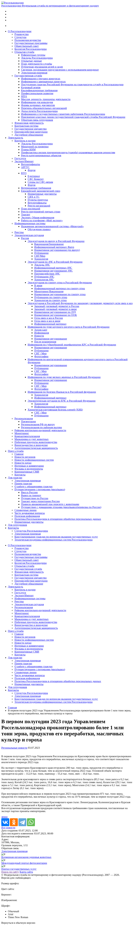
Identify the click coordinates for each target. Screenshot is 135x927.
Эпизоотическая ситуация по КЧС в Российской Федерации (61, 400)
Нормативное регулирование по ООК (55, 315)
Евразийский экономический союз (40, 191)
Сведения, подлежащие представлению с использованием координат (60, 69)
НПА (24, 96)
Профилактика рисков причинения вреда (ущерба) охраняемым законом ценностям (68, 152)
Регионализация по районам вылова (41, 427)
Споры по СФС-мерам (40, 182)
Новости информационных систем (34, 459)
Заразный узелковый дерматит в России (56, 306)
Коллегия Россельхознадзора (30, 49)
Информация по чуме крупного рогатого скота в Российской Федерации (68, 326)
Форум (31, 170)
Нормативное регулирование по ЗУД (55, 312)
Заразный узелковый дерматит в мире (55, 309)
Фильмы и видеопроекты (28, 468)
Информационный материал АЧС (53, 267)
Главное (19, 454)
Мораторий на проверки (35, 146)
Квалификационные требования (39, 90)
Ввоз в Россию (29, 492)
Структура (20, 37)
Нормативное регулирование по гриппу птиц (60, 294)
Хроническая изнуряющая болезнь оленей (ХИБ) (55, 409)
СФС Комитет (36, 179)
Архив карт (40, 329)
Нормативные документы (42, 193)
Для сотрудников (17, 525)
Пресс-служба (16, 451)
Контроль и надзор (25, 140)
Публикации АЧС (44, 276)
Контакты (20, 474)
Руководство (21, 34)
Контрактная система (26, 125)
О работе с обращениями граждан (33, 486)
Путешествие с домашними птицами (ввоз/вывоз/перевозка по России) (61, 507)
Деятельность (15, 137)
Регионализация (23, 418)
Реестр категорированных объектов (41, 155)
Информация (41, 332)
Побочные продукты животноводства (35, 442)
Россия (25, 238)
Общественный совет (26, 46)
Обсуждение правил (39, 229)
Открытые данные (31, 60)
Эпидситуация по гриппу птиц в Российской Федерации (60, 282)
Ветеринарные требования (36, 188)
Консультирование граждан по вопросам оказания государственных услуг (56, 536)
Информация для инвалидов (37, 102)
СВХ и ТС (34, 196)
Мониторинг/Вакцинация (48, 291)
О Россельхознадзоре (19, 31)
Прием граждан (23, 483)
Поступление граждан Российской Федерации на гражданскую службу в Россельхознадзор (72, 84)
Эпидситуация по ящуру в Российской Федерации (56, 241)
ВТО (24, 173)
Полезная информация (27, 516)
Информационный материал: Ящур (54, 247)
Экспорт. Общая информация (37, 217)
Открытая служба (24, 52)
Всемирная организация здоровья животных (26, 857)
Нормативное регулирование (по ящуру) (57, 250)
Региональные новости (14, 747)
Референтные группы (33, 55)
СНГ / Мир (40, 353)
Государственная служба (28, 75)
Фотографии (41, 356)
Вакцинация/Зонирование (49, 244)
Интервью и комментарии (29, 465)
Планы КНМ (28, 149)
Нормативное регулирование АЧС (53, 270)
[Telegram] (22, 822)
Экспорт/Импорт (24, 161)
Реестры (19, 232)
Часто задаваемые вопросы (29, 513)
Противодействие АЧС (47, 273)
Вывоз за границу (31, 495)
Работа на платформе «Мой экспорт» (42, 220)
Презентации (28, 421)
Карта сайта (26, 872)
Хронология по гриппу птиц (50, 300)
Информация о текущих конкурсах (40, 78)
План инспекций (30, 208)
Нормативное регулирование (50, 338)
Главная (12, 707)
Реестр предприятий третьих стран (40, 211)
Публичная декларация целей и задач (42, 66)
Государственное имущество (30, 128)
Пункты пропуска (38, 199)
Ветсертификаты (30, 164)
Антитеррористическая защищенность (36, 448)
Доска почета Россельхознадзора (39, 111)
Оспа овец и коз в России (48, 318)
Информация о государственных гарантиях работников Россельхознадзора (63, 114)
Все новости (8, 827)
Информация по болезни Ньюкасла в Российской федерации (62, 392)
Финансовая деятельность (29, 123)
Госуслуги (20, 158)
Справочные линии (25, 510)
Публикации (41, 253)
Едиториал (34, 176)
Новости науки (22, 462)
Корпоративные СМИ (26, 471)
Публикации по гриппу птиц (50, 297)
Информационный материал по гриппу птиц (59, 288)
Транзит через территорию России (40, 501)
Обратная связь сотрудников (37, 120)
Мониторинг (21, 433)
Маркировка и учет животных (31, 439)
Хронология (41, 258)
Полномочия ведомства (27, 40)
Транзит (25, 214)
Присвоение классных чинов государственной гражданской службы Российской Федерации (73, 117)
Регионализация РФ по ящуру (38, 424)
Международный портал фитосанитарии (24, 863)
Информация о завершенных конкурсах (43, 81)
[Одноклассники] (14, 822)
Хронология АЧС (44, 279)
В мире (38, 285)
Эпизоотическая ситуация (29, 235)
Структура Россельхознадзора (31, 530)
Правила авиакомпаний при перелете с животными (50, 504)
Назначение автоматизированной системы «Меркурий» (52, 226)
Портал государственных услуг (19, 869)
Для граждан (15, 477)
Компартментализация (27, 436)
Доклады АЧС (42, 264)
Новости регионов (24, 457)
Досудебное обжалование (28, 134)
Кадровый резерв (30, 87)
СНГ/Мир (39, 256)
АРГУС (25, 167)
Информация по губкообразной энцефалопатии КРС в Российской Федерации (72, 344)
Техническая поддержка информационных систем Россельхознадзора (53, 539)
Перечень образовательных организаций (44, 108)
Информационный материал (50, 324)
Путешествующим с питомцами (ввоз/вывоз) (39, 489)
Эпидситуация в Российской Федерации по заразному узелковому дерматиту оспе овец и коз (80, 303)
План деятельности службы (36, 63)
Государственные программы (30, 43)
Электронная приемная (34, 72)
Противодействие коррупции (31, 131)
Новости (39, 335)
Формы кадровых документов (38, 105)
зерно (4, 816)
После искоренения (45, 341)
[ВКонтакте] (5, 822)
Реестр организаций (39, 205)
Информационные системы (29, 223)
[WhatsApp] (31, 822)
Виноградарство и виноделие (31, 445)
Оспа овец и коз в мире (47, 321)
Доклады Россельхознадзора (37, 57)
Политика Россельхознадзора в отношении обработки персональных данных (57, 519)
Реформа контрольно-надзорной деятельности (40, 430)
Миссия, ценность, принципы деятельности (45, 99)
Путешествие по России (34, 498)
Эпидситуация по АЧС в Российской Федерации (55, 261)
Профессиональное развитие (37, 93)
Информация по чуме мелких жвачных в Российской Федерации (64, 377)
